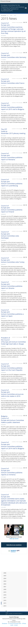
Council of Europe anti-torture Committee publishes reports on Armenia (11, 471)
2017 (5, 597)
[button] (14, 1)
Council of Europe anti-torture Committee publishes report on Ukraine (11, 285)
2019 (5, 592)
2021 (5, 586)
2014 (5, 606)
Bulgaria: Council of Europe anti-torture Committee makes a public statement (12, 419)
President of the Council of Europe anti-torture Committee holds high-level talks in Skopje (13, 341)
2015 (5, 603)
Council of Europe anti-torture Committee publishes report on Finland (11, 209)
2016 (5, 600)
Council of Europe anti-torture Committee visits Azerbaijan (10, 235)
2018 (5, 595)
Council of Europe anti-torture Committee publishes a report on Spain (12, 313)
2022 (5, 584)
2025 (5, 575)
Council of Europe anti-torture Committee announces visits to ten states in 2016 (12, 393)
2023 (5, 581)
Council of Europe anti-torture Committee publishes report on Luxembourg (11, 182)
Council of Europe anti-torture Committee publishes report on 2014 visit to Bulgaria (12, 445)
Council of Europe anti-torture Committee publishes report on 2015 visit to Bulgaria (12, 106)
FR (26, 22)
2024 (5, 578)
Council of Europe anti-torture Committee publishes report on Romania (11, 156)
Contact (16, 625)
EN (24, 22)
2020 (5, 589)
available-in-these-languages (17, 22)
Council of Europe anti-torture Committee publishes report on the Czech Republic (12, 367)
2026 (5, 573)
